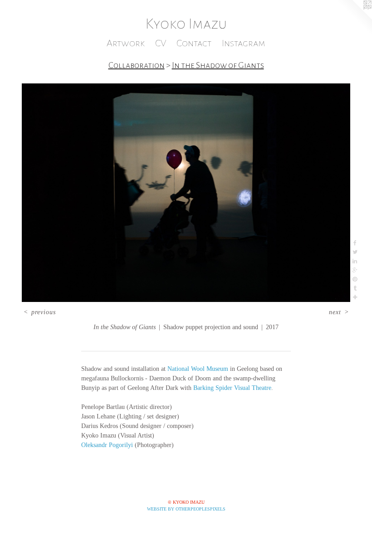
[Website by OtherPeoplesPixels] (354, 18)
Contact (193, 43)
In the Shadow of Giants (218, 65)
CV (160, 43)
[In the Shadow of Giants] (186, 192)
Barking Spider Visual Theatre (232, 387)
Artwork (126, 43)
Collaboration (136, 65)
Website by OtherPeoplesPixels (186, 508)
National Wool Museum (197, 368)
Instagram (243, 43)
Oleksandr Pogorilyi (107, 445)
